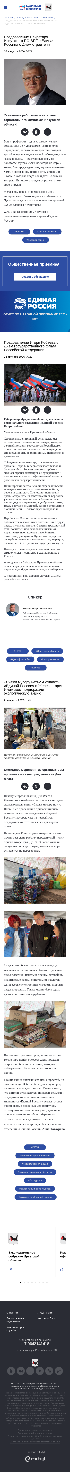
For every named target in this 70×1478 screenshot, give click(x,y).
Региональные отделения (15, 1320)
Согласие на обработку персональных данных (35, 1441)
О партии (12, 1312)
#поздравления (36, 240)
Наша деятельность (28, 17)
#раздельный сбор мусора (35, 1188)
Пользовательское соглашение (35, 1430)
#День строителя (47, 231)
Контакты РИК (46, 1318)
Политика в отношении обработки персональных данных (35, 1437)
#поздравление (50, 659)
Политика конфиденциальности (35, 1433)
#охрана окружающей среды (35, 1172)
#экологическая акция (35, 1163)
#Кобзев (35, 667)
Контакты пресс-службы (16, 1329)
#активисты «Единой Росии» (35, 1197)
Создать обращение (35, 276)
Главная (8, 17)
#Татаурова (35, 1180)
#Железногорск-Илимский (35, 1155)
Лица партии (45, 1312)
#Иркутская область (47, 651)
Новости (48, 17)
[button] (20, 1282)
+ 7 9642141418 (35, 1343)
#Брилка (19, 231)
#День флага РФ (20, 659)
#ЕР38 (18, 651)
